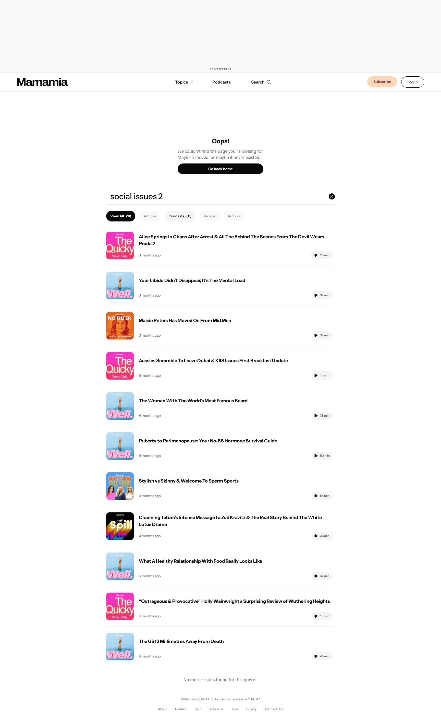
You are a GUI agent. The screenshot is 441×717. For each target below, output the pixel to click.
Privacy (251, 709)
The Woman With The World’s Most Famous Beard (193, 401)
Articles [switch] (149, 216)
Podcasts (221, 82)
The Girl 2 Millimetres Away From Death (181, 641)
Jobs (235, 709)
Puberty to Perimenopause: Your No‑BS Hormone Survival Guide (208, 441)
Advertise (217, 709)
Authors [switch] (234, 216)
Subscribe (382, 81)
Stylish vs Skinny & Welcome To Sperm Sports (189, 481)
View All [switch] (120, 216)
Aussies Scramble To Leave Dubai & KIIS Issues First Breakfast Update (213, 360)
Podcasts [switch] (180, 216)
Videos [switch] (209, 216)
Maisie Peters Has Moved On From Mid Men (185, 320)
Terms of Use (274, 709)
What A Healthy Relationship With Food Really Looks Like (200, 561)
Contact (181, 709)
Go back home (220, 169)
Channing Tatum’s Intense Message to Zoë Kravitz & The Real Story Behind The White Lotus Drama (230, 521)
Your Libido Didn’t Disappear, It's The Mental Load (192, 280)
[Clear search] (332, 196)
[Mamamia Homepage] (42, 82)
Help (198, 709)
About (162, 709)
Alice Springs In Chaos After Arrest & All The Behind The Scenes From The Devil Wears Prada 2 (231, 240)
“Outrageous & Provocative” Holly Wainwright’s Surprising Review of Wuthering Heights (234, 601)
